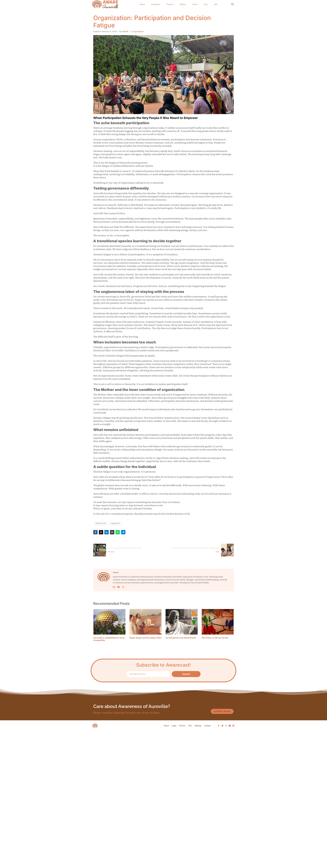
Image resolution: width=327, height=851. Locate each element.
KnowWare (155, 4)
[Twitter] (222, 725)
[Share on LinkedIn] (106, 532)
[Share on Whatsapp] (117, 532)
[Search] (232, 4)
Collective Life (101, 523)
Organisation (138, 31)
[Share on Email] (112, 532)
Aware (142, 4)
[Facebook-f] (218, 725)
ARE (215, 4)
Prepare (170, 4)
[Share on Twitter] (101, 532)
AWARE (125, 31)
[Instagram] (226, 725)
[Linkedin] (233, 725)
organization (115, 523)
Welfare (183, 4)
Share (194, 4)
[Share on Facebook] (95, 532)
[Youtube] (229, 725)
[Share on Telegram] (123, 532)
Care (206, 4)
